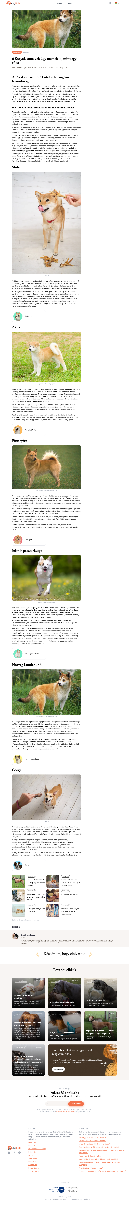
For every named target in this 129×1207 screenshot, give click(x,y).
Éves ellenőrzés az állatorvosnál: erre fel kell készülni (99, 1147)
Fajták (70, 3)
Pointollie (32, 1152)
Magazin (60, 3)
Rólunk (40, 1199)
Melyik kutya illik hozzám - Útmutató (92, 1141)
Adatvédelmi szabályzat (81, 1199)
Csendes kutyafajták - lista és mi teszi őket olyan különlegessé (102, 1171)
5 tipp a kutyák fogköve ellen (90, 1156)
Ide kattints (58, 1069)
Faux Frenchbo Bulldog (37, 1149)
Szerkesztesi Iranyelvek (53, 1199)
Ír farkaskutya (33, 1171)
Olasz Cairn (32, 1142)
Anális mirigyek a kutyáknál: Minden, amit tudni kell (98, 1159)
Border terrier (33, 1168)
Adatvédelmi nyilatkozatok (65, 1111)
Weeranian (32, 1158)
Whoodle (31, 1145)
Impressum (67, 1199)
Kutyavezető (17, 52)
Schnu (30, 1155)
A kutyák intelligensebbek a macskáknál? (94, 1144)
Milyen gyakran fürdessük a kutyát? (92, 1137)
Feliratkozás (76, 1104)
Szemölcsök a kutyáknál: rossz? (91, 1168)
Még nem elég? (64, 1089)
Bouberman (32, 1161)
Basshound (32, 1165)
